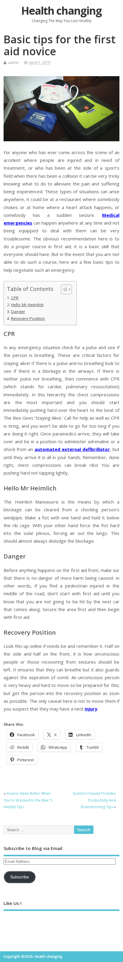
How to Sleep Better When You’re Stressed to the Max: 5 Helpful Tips (28, 800)
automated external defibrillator (72, 449)
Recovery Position (28, 318)
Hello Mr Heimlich (27, 304)
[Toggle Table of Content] (63, 289)
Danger (18, 311)
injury (91, 709)
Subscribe (19, 877)
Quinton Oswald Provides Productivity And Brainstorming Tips (94, 800)
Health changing (61, 10)
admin (13, 62)
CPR (15, 297)
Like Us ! (12, 903)
